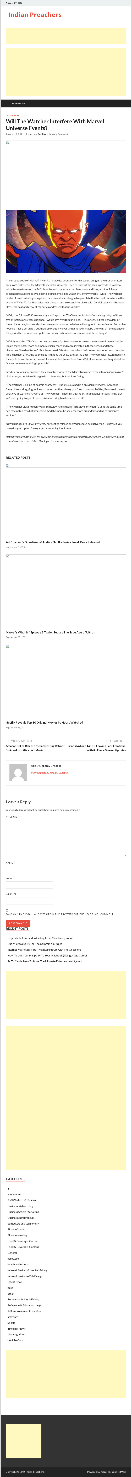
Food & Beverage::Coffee (22, 1241)
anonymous (14, 1194)
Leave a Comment (58, 134)
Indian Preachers (35, 14)
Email (10, 878)
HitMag (122, 1471)
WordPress (107, 1471)
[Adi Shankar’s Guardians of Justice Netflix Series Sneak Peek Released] (66, 466)
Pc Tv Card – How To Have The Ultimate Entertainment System (45, 961)
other (11, 1293)
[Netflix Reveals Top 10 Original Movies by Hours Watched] (66, 647)
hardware (13, 1258)
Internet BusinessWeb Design (25, 1276)
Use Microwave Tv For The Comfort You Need (35, 943)
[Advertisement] (68, 36)
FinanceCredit (16, 1229)
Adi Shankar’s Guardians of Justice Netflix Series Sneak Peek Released (53, 542)
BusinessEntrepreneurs (21, 1217)
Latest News (12, 116)
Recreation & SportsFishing (24, 1299)
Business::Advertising (20, 1206)
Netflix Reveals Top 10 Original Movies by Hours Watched (44, 722)
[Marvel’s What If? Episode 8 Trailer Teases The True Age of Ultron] (66, 556)
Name (10, 862)
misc (10, 1287)
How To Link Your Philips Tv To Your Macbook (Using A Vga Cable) (47, 955)
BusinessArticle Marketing (23, 1211)
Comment (13, 817)
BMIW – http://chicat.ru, (22, 1200)
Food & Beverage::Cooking (23, 1246)
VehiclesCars (15, 1340)
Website (11, 894)
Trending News (17, 1328)
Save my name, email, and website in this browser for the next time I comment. (60, 914)
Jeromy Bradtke (37, 134)
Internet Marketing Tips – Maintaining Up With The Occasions (44, 949)
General (12, 1252)
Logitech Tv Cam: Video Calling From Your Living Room (40, 937)
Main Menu (19, 103)
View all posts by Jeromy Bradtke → (51, 772)
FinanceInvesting (18, 1235)
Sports (11, 1322)
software (13, 1316)
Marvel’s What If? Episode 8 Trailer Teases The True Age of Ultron (50, 632)
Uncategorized (16, 1334)
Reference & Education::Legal (25, 1305)
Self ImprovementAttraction (24, 1311)
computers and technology (23, 1223)
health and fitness (18, 1264)
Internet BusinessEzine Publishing (27, 1270)
